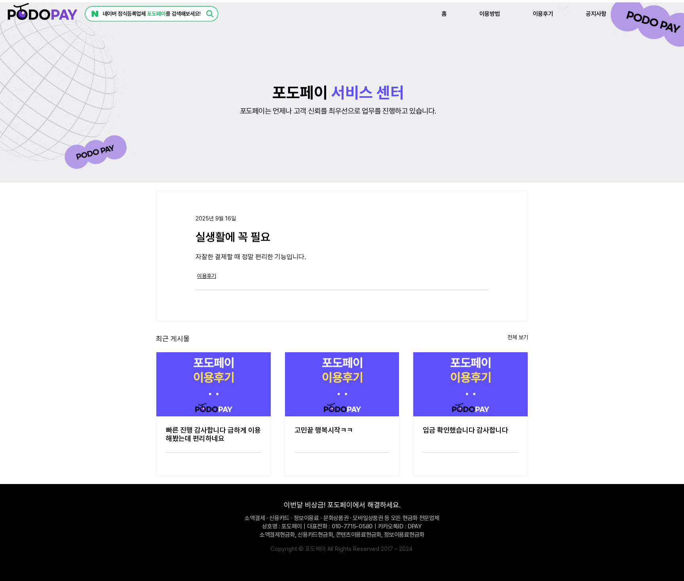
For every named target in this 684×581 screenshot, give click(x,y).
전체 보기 (517, 337)
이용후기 (206, 276)
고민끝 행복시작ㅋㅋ (323, 430)
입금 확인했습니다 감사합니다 (465, 430)
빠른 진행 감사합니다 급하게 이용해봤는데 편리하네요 (213, 434)
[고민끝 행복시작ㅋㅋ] (342, 384)
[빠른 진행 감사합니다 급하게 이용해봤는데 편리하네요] (213, 384)
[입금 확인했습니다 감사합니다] (470, 384)
